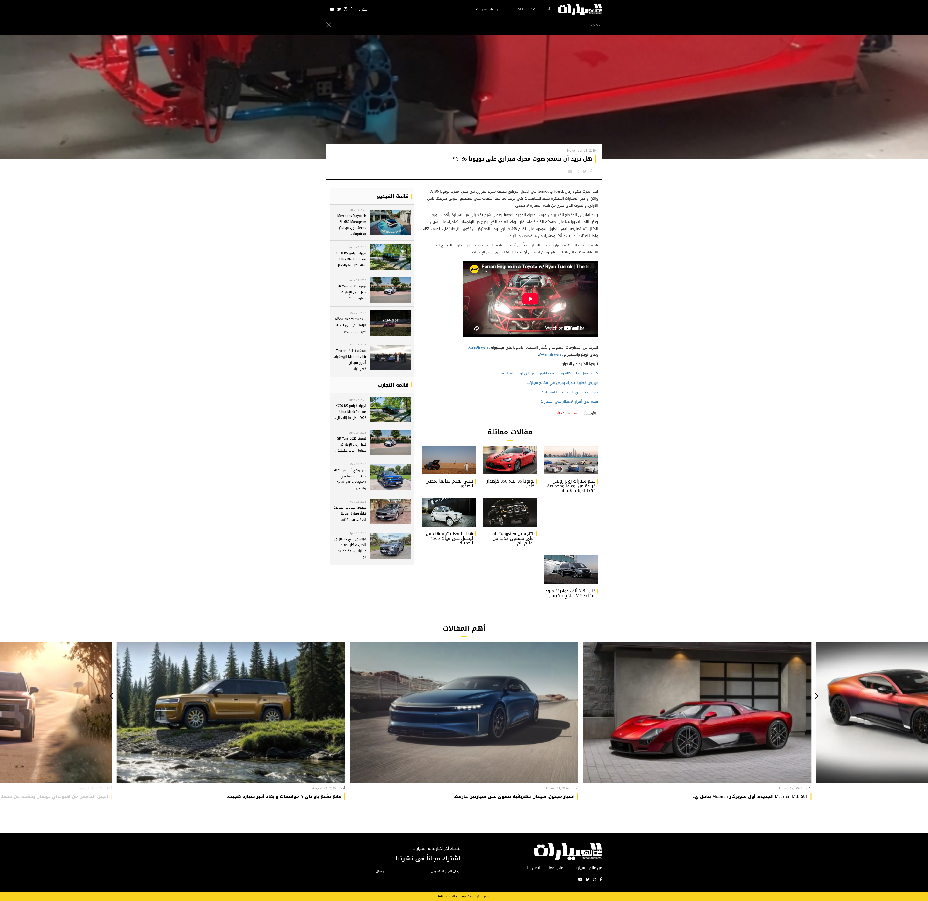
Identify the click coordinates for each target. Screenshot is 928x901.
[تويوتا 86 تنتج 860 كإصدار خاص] (510, 460)
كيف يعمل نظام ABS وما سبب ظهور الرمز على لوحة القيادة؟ (549, 373)
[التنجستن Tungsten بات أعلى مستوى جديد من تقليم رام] (510, 512)
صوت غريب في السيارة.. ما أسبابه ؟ (570, 392)
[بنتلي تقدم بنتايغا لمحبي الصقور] (449, 460)
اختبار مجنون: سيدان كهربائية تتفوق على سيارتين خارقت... (514, 796)
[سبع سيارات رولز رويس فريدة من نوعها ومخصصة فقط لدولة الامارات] (571, 460)
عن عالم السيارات (588, 868)
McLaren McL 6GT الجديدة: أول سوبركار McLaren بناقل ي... (750, 796)
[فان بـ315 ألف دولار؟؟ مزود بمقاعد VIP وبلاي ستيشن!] (571, 569)
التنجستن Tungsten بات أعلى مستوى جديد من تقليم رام (513, 538)
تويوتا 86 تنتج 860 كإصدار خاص (511, 483)
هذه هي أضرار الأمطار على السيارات (569, 401)
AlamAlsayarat (479, 347)
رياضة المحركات (487, 9)
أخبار (547, 9)
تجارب (508, 9)
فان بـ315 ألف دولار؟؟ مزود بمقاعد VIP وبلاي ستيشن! (570, 593)
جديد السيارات (527, 9)
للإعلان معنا (557, 868)
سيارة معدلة (567, 413)
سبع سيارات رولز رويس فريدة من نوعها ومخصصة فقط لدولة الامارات (571, 486)
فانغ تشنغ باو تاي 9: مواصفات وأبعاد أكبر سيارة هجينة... (283, 796)
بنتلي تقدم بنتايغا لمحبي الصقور (449, 483)
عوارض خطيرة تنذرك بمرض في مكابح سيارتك (562, 382)
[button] (817, 696)
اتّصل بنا (533, 868)
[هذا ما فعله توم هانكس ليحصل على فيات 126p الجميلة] (449, 512)
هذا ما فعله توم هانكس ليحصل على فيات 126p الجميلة (449, 538)
